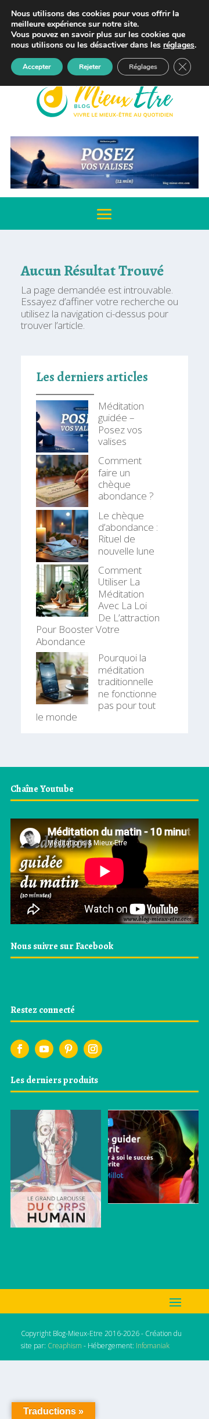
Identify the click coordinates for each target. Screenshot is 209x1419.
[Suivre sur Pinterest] (68, 1049)
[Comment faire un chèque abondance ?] (62, 482)
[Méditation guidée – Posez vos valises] (62, 427)
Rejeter (90, 66)
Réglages (143, 66)
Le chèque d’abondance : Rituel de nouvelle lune (128, 533)
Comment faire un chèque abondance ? (126, 478)
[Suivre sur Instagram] (93, 1049)
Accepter (37, 66)
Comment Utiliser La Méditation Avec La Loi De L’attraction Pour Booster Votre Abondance (98, 605)
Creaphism (65, 1346)
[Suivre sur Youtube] (44, 1049)
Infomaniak (153, 1346)
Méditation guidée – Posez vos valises (121, 423)
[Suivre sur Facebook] (19, 1049)
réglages (178, 45)
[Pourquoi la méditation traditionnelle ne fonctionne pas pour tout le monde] (62, 679)
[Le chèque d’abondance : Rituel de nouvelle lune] (62, 537)
